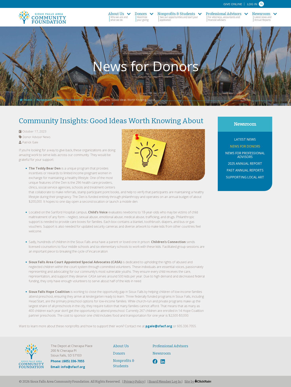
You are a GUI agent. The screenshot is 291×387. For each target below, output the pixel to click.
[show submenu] (129, 14)
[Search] (261, 4)
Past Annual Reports (245, 170)
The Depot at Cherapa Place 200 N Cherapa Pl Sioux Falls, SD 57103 (71, 351)
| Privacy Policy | (134, 381)
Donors (119, 353)
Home (28, 100)
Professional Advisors (170, 346)
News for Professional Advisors (245, 155)
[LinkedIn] (163, 362)
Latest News (245, 139)
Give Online (232, 4)
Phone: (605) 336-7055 (67, 361)
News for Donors (69, 100)
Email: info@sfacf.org (68, 367)
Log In (252, 4)
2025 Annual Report (245, 164)
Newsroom (44, 100)
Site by (189, 381)
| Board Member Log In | (165, 381)
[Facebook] (156, 362)
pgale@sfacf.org (159, 326)
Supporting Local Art (245, 177)
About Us (121, 346)
